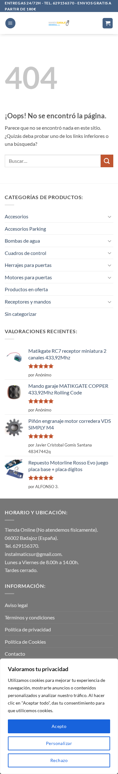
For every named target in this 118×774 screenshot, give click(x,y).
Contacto (15, 654)
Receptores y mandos (28, 301)
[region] (59, 716)
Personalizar (59, 743)
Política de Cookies (25, 642)
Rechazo (59, 760)
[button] (10, 23)
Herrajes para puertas (28, 265)
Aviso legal (16, 605)
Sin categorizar (21, 314)
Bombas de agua (22, 241)
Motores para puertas (28, 277)
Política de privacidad (28, 629)
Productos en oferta (26, 289)
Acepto (59, 726)
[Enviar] (107, 161)
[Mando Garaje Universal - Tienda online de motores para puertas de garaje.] (59, 23)
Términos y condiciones (30, 617)
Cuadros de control (25, 253)
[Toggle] (109, 216)
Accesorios (16, 216)
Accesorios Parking (25, 229)
